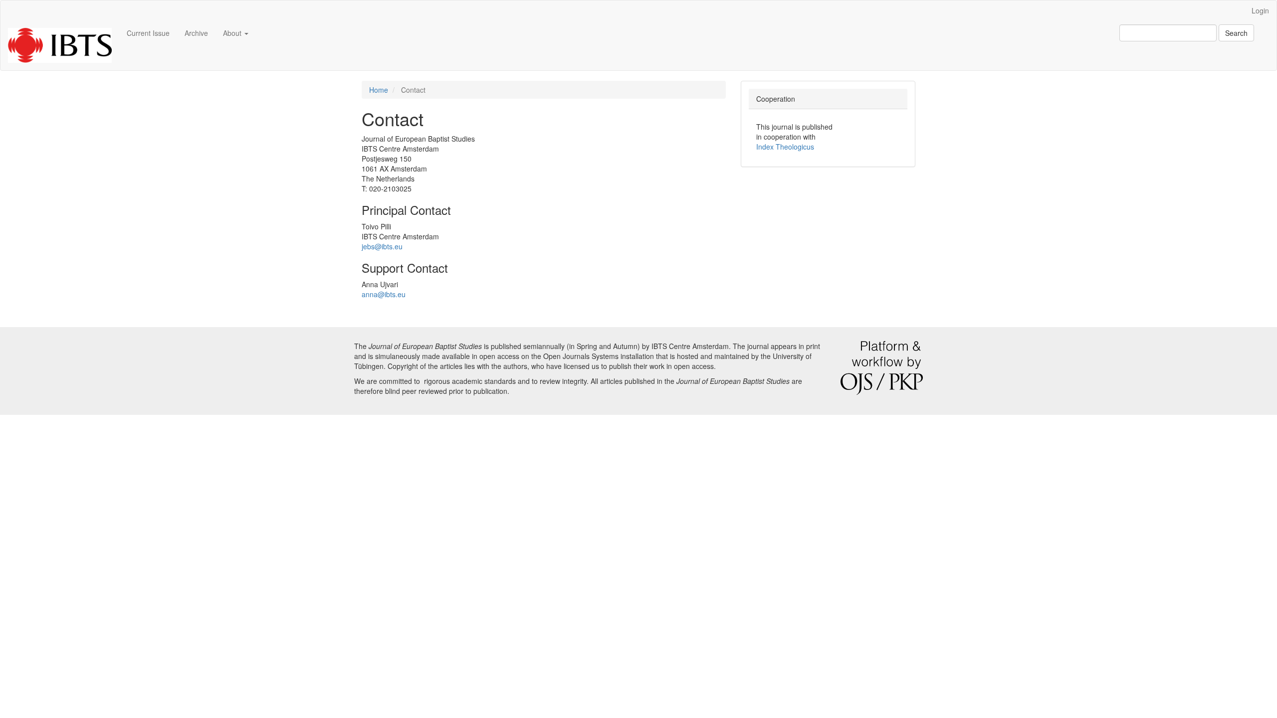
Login (1260, 10)
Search (1236, 33)
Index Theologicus (785, 147)
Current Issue (148, 33)
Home (378, 90)
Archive (196, 33)
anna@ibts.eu (384, 294)
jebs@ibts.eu (382, 246)
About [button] (233, 33)
